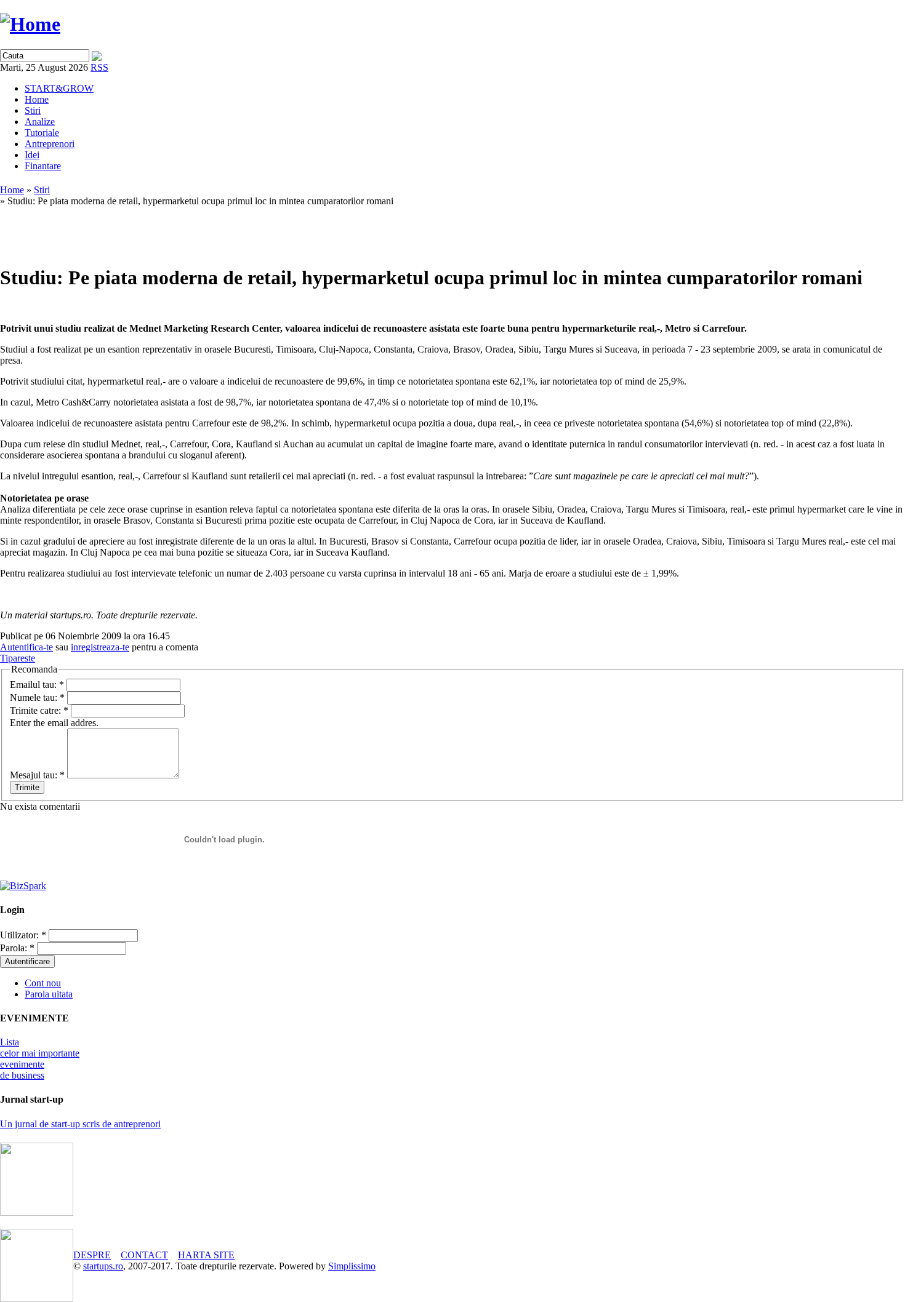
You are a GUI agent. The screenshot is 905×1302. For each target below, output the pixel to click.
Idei (32, 155)
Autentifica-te (26, 647)
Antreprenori (49, 143)
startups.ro (103, 1266)
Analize (40, 121)
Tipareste (17, 658)
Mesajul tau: (37, 775)
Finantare (43, 166)
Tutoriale (42, 132)
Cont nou (43, 983)
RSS (99, 67)
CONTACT (144, 1255)
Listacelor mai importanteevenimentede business (39, 1058)
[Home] (30, 24)
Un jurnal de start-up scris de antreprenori (80, 1124)
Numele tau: (37, 697)
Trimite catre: (39, 710)
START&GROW (59, 88)
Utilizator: (23, 935)
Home (37, 99)
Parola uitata (49, 994)
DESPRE (92, 1255)
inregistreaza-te (100, 647)
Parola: (17, 948)
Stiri (33, 110)
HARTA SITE (206, 1255)
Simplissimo (352, 1266)
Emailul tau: (37, 684)
